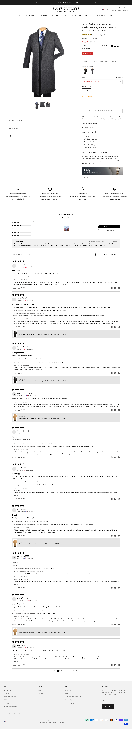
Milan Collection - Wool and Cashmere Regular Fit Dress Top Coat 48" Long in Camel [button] (42, 418)
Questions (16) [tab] (25, 254)
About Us (68, 690)
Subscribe (108, 706)
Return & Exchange (10, 697)
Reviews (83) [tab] (16, 254)
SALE (111, 15)
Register (40, 693)
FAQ (5, 700)
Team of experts (107, 197)
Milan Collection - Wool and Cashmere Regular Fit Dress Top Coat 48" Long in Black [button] (42, 334)
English (16, 721)
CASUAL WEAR (88, 15)
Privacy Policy (69, 700)
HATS (65, 15)
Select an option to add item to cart (102, 111)
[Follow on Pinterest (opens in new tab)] (19, 714)
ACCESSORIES (56, 15)
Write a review (109, 227)
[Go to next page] (77, 671)
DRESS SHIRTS (44, 15)
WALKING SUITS (76, 15)
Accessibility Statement (73, 697)
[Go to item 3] (48, 104)
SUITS (20, 15)
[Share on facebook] (112, 288)
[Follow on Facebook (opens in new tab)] (5, 714)
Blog (66, 693)
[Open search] (97, 254)
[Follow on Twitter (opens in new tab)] (10, 714)
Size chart (119, 78)
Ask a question (109, 231)
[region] (66, 2)
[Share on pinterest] (119, 288)
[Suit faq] (102, 171)
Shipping (7, 693)
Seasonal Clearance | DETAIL (69, 2)
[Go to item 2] (42, 104)
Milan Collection (99, 152)
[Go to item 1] (36, 105)
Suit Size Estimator (10, 707)
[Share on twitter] (115, 288)
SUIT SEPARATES (31, 15)
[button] (102, 35)
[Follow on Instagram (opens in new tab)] (14, 714)
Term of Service (70, 703)
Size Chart (7, 703)
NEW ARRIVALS (101, 15)
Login (39, 690)
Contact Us (7, 690)
